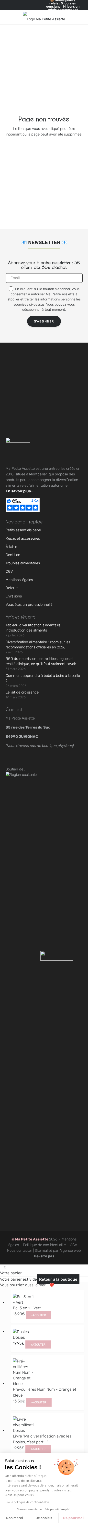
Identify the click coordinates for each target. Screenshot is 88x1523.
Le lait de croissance (22, 692)
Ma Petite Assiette (32, 1239)
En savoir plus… (19, 491)
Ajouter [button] (38, 1315)
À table (11, 547)
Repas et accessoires (23, 538)
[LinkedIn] (51, 758)
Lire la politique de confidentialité (27, 1502)
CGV (9, 571)
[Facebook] (38, 758)
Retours (12, 588)
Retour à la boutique (58, 1279)
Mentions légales (19, 580)
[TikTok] (25, 758)
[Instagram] (12, 758)
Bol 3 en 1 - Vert (27, 1308)
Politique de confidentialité (44, 1245)
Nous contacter (19, 1250)
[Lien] (71, 17)
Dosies (19, 1337)
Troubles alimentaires (23, 563)
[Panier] (79, 17)
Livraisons (14, 596)
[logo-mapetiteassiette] (44, 17)
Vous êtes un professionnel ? (29, 604)
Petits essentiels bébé (23, 530)
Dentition (13, 555)
